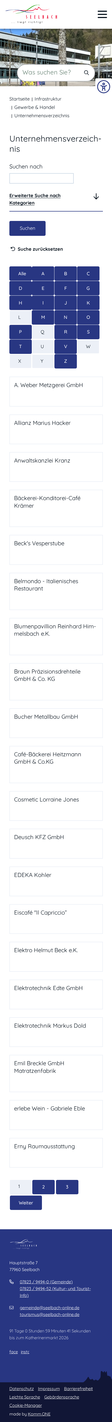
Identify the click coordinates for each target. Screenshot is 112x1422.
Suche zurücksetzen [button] (40, 249)
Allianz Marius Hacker (42, 422)
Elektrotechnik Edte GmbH (48, 988)
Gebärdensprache (61, 1397)
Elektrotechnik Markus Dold (50, 1025)
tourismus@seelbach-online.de (49, 1314)
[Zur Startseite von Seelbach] (31, 14)
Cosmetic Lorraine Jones (46, 799)
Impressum (49, 1388)
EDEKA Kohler (32, 875)
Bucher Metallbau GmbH (46, 716)
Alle (22, 274)
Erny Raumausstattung (44, 1146)
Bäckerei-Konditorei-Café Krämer (47, 501)
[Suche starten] (86, 73)
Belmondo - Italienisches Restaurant (46, 584)
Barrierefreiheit (78, 1388)
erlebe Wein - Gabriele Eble (49, 1108)
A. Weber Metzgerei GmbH (48, 385)
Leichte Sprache (24, 1397)
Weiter (26, 1203)
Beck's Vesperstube (39, 543)
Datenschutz (21, 1388)
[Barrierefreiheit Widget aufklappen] (103, 86)
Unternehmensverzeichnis (41, 116)
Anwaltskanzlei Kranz (42, 460)
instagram (25, 1351)
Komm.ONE (39, 1414)
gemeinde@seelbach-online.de (49, 1307)
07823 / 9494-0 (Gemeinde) (46, 1281)
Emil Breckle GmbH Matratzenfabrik (39, 1067)
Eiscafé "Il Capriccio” (40, 912)
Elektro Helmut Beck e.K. (46, 950)
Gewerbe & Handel (34, 107)
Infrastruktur (48, 99)
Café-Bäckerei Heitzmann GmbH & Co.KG (47, 758)
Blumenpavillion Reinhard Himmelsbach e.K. (55, 630)
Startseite (19, 99)
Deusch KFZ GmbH (39, 837)
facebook (13, 1351)
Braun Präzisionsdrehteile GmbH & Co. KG (47, 675)
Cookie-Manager (25, 1405)
